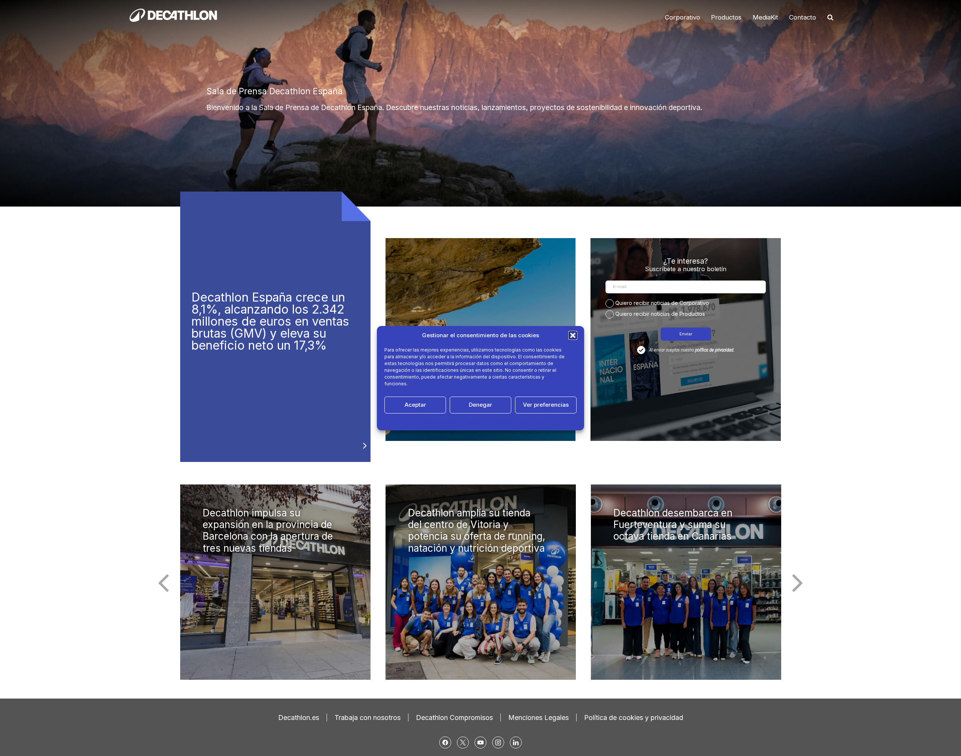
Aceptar (415, 404)
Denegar (480, 404)
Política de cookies (440, 421)
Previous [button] (163, 582)
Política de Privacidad (489, 421)
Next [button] (797, 582)
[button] (573, 335)
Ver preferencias (546, 404)
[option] (480, 103)
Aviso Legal (529, 421)
